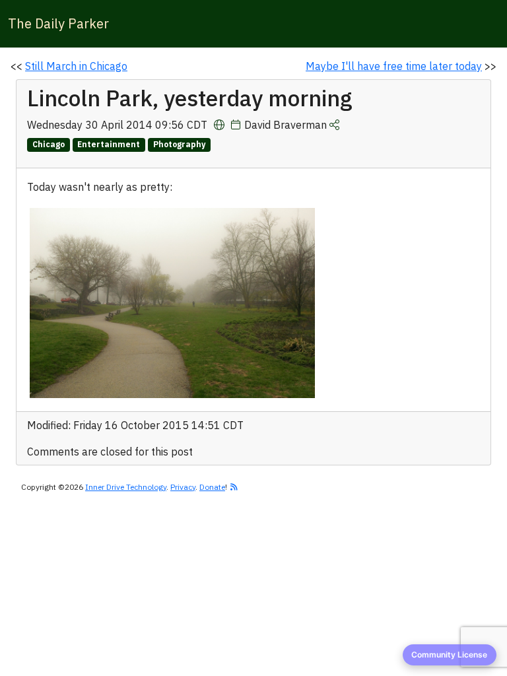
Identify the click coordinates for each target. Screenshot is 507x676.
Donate (212, 487)
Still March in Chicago (76, 66)
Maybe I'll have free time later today (394, 66)
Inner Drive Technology (125, 487)
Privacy (182, 487)
